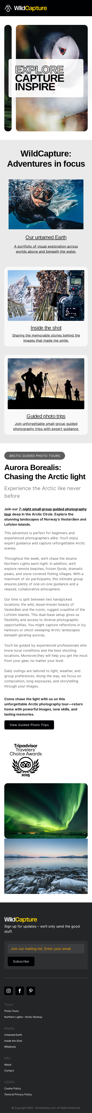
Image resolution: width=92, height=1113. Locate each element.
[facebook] (19, 991)
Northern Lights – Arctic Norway (23, 1016)
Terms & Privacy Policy (18, 1094)
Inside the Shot (13, 1040)
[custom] (31, 991)
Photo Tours (11, 1011)
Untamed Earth (13, 1034)
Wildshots (10, 1046)
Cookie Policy (12, 1088)
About (7, 1064)
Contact (9, 1070)
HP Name (8, 944)
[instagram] (8, 991)
